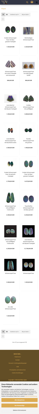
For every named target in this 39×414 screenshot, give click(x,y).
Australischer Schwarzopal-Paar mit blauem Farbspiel (10, 107)
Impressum (17, 356)
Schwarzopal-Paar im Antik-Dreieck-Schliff (28, 73)
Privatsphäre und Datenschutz (17, 370)
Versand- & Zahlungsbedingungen (18, 363)
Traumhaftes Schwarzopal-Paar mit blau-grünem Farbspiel (28, 208)
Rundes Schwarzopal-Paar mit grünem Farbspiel (28, 140)
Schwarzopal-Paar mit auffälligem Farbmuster (10, 208)
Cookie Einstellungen (17, 373)
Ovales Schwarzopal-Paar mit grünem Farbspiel (10, 174)
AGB (17, 366)
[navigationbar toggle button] (36, 2)
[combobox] (14, 14)
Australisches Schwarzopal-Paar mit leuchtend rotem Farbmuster (10, 140)
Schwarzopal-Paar (10, 273)
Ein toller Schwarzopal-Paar (10, 308)
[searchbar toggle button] (27, 2)
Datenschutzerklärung (31, 396)
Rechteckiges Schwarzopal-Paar (28, 39)
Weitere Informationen (19, 410)
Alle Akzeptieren (20, 400)
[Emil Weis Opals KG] (4, 2)
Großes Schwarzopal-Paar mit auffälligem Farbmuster (28, 107)
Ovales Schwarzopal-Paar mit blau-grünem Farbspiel (10, 39)
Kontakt (17, 360)
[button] (3, 14)
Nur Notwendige (19, 405)
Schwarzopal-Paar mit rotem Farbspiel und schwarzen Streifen (10, 73)
